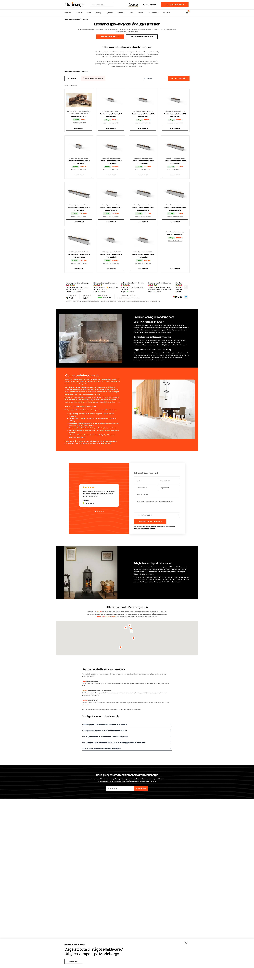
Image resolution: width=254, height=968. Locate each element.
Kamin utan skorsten (73, 19)
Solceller (131, 13)
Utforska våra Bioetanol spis (142, 37)
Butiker (141, 13)
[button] (151, 5)
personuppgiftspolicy (149, 528)
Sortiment (67, 13)
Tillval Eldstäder (84, 113)
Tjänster (120, 13)
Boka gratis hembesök (174, 4)
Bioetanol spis (71, 111)
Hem (65, 19)
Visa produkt (79, 128)
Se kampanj (73, 961)
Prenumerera (141, 788)
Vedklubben (166, 13)
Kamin (89, 13)
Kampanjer (98, 13)
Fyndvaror (109, 13)
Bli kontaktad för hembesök (149, 521)
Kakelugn (79, 13)
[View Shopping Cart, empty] (187, 12)
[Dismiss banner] (186, 943)
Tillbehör (77, 113)
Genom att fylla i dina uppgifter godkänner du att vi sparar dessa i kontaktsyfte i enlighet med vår (155, 527)
